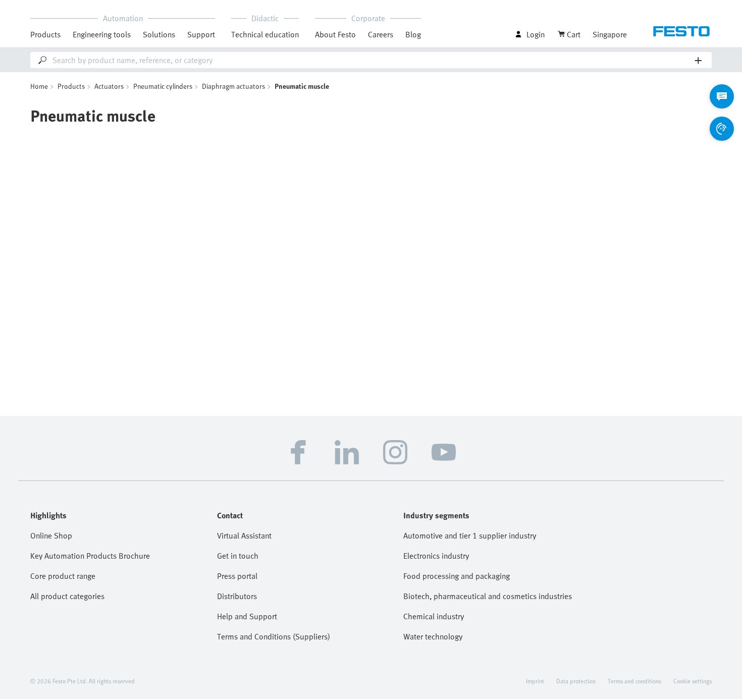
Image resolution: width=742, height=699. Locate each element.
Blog (413, 34)
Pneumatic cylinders (162, 86)
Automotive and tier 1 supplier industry (469, 535)
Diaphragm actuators (233, 86)
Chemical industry (433, 616)
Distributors (237, 596)
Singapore (610, 34)
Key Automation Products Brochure (90, 556)
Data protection (576, 680)
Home (39, 86)
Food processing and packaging (456, 576)
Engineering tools (102, 34)
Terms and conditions (634, 680)
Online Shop (51, 535)
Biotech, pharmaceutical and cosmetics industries (487, 596)
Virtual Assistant (244, 535)
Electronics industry (436, 556)
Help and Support (247, 616)
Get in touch (237, 556)
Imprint (535, 680)
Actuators (109, 86)
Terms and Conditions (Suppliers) (273, 636)
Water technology (432, 636)
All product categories (67, 596)
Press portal (237, 576)
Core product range (62, 576)
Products (71, 86)
